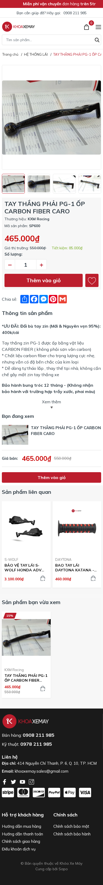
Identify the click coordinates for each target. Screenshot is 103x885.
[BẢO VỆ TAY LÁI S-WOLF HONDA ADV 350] (26, 527)
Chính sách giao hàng (21, 841)
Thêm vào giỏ (43, 280)
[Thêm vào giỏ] (43, 578)
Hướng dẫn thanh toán (22, 833)
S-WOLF (11, 559)
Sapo (63, 869)
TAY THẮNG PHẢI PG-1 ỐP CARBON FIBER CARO (25, 678)
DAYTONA (63, 559)
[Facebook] (5, 781)
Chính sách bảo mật (71, 826)
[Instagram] (31, 781)
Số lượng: (13, 254)
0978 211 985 (36, 744)
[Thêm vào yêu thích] (92, 280)
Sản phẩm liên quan (26, 492)
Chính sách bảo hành (72, 833)
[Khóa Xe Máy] (18, 26)
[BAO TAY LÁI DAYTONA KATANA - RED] (77, 527)
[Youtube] (23, 781)
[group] (51, 117)
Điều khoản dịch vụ (19, 848)
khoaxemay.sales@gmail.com (41, 771)
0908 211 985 (75, 13)
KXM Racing (14, 670)
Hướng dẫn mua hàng (21, 826)
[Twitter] (14, 781)
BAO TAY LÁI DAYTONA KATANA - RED (74, 567)
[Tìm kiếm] (97, 39)
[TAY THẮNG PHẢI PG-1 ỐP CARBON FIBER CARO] (26, 637)
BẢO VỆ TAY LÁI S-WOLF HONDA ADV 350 (22, 567)
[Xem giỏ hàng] (87, 26)
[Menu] (98, 26)
